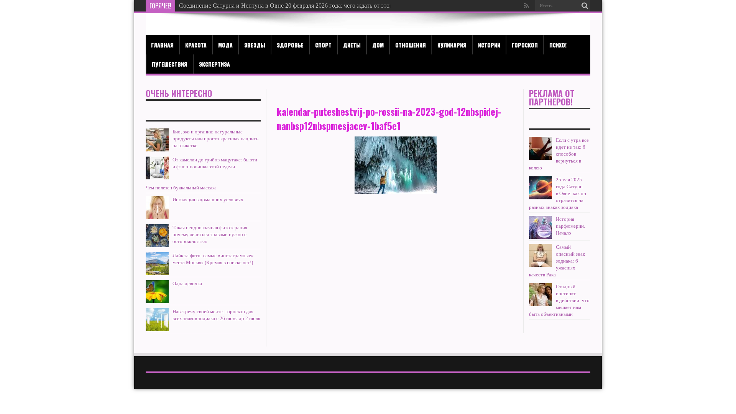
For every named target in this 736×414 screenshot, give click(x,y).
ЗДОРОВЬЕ (290, 45)
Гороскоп (525, 45)
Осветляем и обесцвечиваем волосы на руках (238, 5)
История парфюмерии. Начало (570, 226)
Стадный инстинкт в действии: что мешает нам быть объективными (559, 300)
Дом (378, 45)
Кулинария (452, 45)
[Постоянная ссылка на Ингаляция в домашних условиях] (157, 207)
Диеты (352, 45)
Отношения (410, 45)
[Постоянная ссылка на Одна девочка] (157, 291)
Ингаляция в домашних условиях (207, 199)
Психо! (558, 45)
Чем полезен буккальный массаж (181, 188)
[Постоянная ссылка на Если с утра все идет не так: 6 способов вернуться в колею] (540, 148)
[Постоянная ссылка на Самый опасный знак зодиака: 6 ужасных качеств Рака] (540, 255)
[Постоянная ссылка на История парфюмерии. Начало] (540, 227)
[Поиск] (584, 6)
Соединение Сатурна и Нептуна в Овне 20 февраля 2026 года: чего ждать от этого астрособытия (306, 5)
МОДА (225, 45)
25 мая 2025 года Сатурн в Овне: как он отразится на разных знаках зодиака (557, 193)
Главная (162, 45)
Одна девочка (187, 283)
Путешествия (169, 64)
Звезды (254, 45)
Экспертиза (214, 64)
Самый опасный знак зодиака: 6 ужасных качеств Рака (557, 261)
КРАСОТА (196, 45)
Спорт (323, 45)
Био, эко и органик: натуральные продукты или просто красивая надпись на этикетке (215, 138)
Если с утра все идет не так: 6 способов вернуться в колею (559, 154)
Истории (489, 45)
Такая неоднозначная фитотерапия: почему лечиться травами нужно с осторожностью (210, 234)
